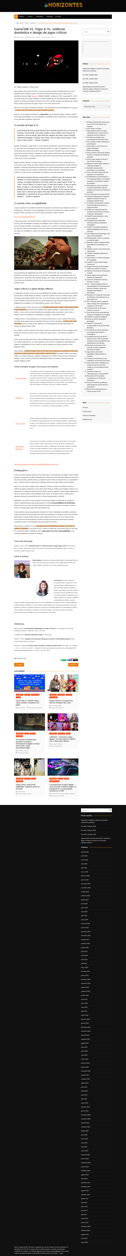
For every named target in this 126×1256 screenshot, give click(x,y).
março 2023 (84, 1015)
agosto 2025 (85, 899)
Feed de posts (87, 411)
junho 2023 (84, 1003)
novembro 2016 (86, 1226)
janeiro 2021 (85, 1111)
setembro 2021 (85, 1079)
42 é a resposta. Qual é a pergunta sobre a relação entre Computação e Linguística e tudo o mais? (98, 304)
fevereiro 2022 (85, 1063)
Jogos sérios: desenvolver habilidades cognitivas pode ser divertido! (28, 787)
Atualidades (39, 16)
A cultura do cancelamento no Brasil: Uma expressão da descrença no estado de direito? (98, 205)
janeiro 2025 (85, 927)
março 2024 (84, 967)
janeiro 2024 (85, 975)
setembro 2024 (85, 943)
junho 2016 (84, 1242)
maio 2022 (84, 1055)
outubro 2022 (85, 1035)
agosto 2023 (85, 995)
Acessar (85, 407)
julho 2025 (84, 903)
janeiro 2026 (85, 880)
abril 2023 (84, 1011)
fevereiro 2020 (85, 1155)
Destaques (49, 16)
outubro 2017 (85, 1190)
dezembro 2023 (86, 979)
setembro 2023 (85, 991)
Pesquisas (19, 736)
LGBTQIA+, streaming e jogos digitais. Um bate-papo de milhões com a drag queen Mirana (62, 739)
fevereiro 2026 (85, 876)
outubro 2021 (85, 1075)
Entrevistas (53, 694)
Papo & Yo (35, 96)
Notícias (33, 733)
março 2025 (84, 919)
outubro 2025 (85, 892)
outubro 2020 (85, 1123)
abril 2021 (84, 1099)
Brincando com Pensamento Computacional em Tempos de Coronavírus (96, 378)
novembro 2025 (86, 888)
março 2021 (84, 1103)
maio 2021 (84, 1095)
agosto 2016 (85, 1234)
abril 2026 (84, 868)
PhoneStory (19, 398)
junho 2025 (84, 907)
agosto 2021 (85, 1083)
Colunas (29, 16)
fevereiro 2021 (85, 1107)
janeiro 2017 (85, 1222)
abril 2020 (84, 1147)
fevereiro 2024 (85, 971)
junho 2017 (84, 1206)
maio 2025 (84, 911)
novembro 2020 (86, 1119)
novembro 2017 (86, 1186)
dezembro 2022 (86, 1027)
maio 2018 (84, 1178)
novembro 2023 (86, 983)
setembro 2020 (85, 1127)
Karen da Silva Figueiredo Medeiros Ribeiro (63, 793)
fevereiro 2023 (85, 1019)
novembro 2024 (86, 935)
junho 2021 (84, 1091)
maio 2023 (84, 1007)
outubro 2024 (85, 939)
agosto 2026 (85, 852)
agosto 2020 (85, 1131)
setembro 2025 (85, 895)
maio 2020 (84, 1143)
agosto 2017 (85, 1198)
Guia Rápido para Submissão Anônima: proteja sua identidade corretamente (97, 223)
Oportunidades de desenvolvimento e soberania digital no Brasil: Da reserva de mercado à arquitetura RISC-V (95, 89)
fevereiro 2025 (85, 923)
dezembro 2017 (86, 1182)
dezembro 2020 (86, 1115)
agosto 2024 (85, 947)
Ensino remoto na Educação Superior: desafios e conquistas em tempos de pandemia (98, 155)
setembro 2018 (85, 1170)
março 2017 (84, 1218)
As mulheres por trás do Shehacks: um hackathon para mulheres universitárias (97, 332)
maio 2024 (84, 959)
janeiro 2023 (85, 1023)
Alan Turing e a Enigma (94, 128)
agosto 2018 (85, 1174)
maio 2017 (84, 1210)
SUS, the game (20, 423)
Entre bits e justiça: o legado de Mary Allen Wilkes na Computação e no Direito (98, 245)
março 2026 (84, 872)
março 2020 (84, 1150)
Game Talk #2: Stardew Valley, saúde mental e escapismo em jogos (27, 703)
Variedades (19, 781)
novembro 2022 (86, 1031)
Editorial (21, 16)
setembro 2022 (85, 1039)
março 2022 (84, 1059)
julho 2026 (84, 856)
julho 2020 (84, 1135)
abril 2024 (84, 963)
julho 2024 (84, 951)
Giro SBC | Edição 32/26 (90, 79)
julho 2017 (84, 1202)
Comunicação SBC (56, 705)
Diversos (27, 694)
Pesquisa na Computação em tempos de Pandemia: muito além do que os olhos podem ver (98, 297)
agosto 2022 (85, 1043)
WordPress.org (87, 419)
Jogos (52, 37)
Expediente (61, 694)
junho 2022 (84, 1051)
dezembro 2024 (86, 931)
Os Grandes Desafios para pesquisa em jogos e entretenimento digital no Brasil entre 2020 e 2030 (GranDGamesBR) (27, 744)
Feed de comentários (89, 415)
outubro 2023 (85, 987)
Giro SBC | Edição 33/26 (90, 75)
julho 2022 (84, 1047)
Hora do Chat (46, 37)
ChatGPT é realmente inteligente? (97, 317)
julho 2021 (84, 1087)
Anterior (20, 664)
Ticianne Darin (20, 37)
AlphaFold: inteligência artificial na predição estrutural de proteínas (96, 70)
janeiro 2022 (85, 1067)
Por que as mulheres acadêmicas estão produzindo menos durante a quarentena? (97, 385)
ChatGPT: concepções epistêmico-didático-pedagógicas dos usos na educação (97, 229)
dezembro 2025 (86, 883)
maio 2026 (84, 864)
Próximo (72, 664)
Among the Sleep (21, 378)
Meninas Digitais (54, 781)
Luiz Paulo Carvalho (23, 750)
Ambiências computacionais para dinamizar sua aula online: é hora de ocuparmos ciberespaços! (98, 212)
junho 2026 (84, 860)
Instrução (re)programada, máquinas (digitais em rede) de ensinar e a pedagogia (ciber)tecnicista (98, 199)
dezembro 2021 (86, 1071)
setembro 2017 (85, 1194)
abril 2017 (84, 1214)
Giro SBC (58, 16)
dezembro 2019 (86, 1162)
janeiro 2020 (85, 1158)
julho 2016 (84, 1238)
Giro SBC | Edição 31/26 (90, 83)
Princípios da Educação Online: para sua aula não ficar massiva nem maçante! (98, 124)
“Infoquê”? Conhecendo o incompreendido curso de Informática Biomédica (98, 325)
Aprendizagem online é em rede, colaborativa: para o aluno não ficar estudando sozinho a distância (97, 133)
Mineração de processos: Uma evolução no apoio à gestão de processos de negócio (96, 347)
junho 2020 (84, 1139)
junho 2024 (84, 955)
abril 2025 (84, 915)
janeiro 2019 (85, 1166)
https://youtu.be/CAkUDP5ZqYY (24, 217)
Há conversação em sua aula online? (98, 194)
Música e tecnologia (93, 150)
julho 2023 (84, 999)
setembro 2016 (85, 1230)
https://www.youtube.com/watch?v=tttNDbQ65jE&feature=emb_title (36, 464)
